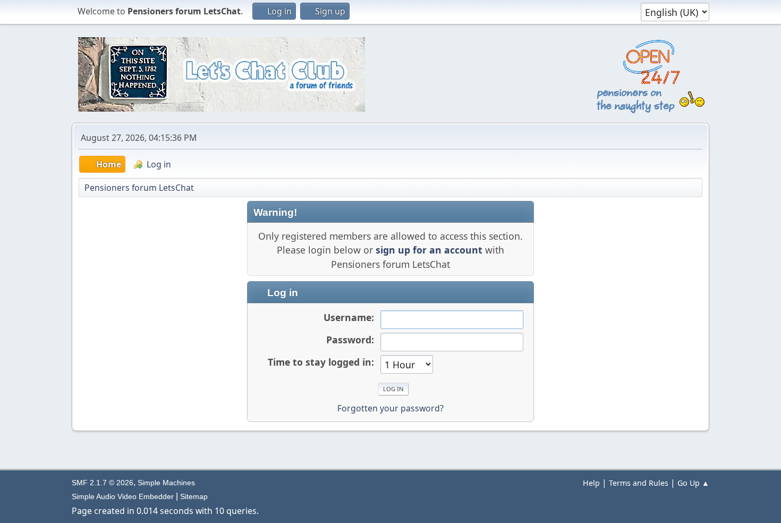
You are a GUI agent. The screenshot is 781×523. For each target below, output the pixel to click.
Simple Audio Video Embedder (123, 496)
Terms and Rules (638, 483)
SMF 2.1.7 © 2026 (102, 482)
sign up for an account (429, 249)
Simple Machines (166, 482)
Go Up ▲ (693, 483)
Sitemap (194, 496)
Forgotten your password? (390, 408)
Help (591, 483)
